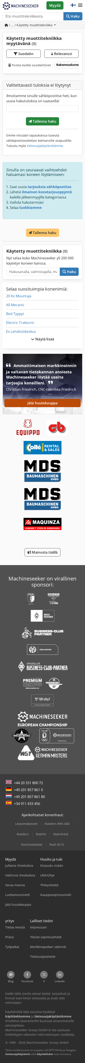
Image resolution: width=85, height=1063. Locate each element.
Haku (75, 16)
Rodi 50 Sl (56, 844)
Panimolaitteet (31, 844)
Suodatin (25, 53)
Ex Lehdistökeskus (21, 331)
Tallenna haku (44, 121)
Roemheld (60, 834)
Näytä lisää (44, 339)
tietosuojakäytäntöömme (45, 146)
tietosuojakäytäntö (17, 1054)
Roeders (23, 834)
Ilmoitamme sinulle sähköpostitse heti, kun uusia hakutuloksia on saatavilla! (41, 98)
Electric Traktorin (20, 322)
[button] (80, 5)
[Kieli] (73, 5)
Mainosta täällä (44, 552)
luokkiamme (30, 207)
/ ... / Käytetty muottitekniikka (30, 25)
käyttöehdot (45, 1054)
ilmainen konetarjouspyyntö (47, 192)
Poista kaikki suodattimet (31, 65)
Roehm (41, 834)
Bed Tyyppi (15, 313)
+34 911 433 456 (27, 803)
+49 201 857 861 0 (28, 789)
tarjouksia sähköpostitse (49, 186)
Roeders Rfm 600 (57, 824)
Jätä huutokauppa (42, 403)
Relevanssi (62, 53)
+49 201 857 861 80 (29, 796)
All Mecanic (15, 304)
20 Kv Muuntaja (18, 296)
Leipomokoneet (26, 824)
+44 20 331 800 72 (28, 782)
